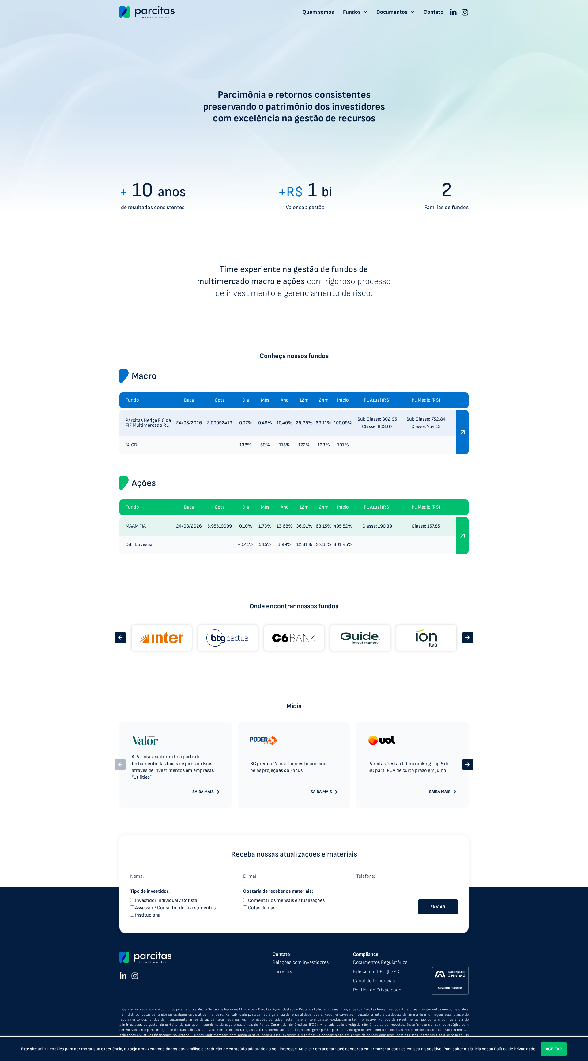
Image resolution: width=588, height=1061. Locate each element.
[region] (294, 1048)
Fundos (351, 12)
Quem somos (318, 12)
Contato (433, 12)
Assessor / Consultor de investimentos (175, 908)
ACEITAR (554, 1048)
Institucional (148, 915)
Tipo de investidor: (150, 891)
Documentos (391, 12)
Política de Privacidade (514, 1048)
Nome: (137, 876)
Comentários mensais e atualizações (286, 900)
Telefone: (365, 876)
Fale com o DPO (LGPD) (377, 972)
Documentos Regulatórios (380, 962)
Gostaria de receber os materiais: (278, 891)
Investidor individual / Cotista (166, 900)
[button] (120, 637)
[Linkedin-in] (453, 12)
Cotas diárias (261, 908)
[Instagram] (465, 12)
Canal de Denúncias (374, 981)
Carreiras (282, 972)
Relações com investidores (301, 962)
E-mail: (250, 876)
